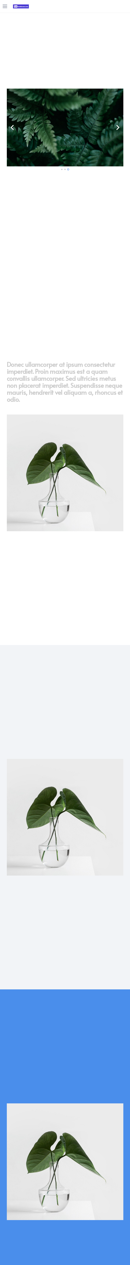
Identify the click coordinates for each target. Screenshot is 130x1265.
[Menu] (4, 6)
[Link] (21, 6)
